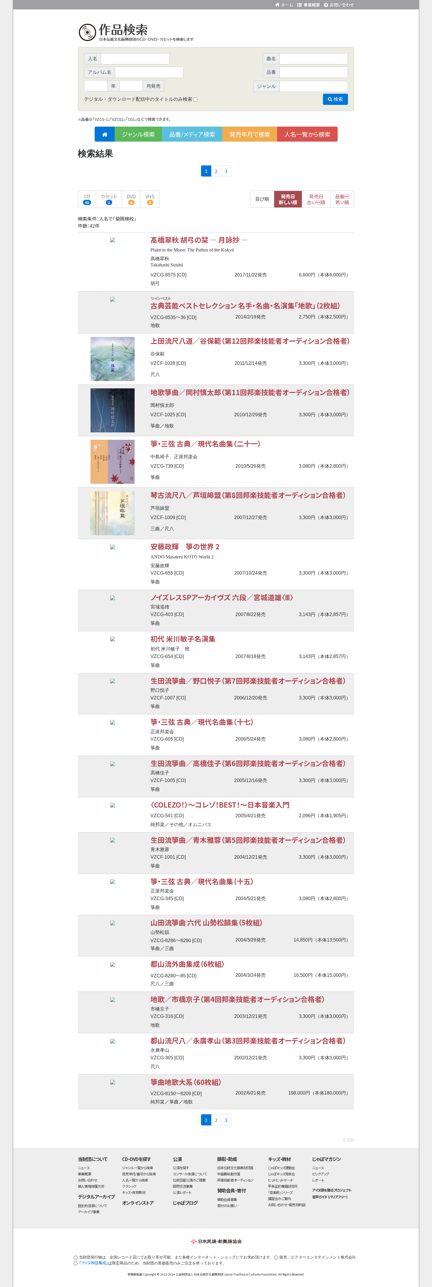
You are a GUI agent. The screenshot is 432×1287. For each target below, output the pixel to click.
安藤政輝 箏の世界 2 (185, 546)
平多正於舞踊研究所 (283, 1186)
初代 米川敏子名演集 (182, 638)
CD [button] (87, 199)
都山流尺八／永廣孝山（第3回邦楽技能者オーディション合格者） (248, 1040)
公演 (177, 1158)
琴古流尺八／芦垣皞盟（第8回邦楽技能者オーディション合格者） (248, 495)
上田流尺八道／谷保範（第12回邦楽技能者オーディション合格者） (250, 340)
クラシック (129, 1186)
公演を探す (181, 1167)
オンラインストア (138, 1202)
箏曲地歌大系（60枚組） (186, 1082)
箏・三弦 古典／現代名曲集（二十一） (205, 443)
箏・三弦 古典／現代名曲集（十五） (202, 881)
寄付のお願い (227, 1205)
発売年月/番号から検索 (138, 1173)
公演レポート (182, 1192)
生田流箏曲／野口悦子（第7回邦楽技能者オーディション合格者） (248, 680)
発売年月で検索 (250, 134)
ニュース (84, 1167)
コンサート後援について (189, 1173)
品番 (342, 199)
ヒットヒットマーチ (280, 1179)
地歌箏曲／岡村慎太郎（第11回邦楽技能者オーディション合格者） (250, 392)
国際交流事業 (182, 1186)
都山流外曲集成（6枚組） (187, 964)
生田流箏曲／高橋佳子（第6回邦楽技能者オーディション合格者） (248, 763)
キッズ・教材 (279, 1158)
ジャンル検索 (138, 134)
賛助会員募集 (227, 1199)
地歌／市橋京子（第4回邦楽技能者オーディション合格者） (237, 999)
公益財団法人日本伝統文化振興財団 (109, 4)
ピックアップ (320, 1173)
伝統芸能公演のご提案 (189, 1179)
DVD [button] (131, 199)
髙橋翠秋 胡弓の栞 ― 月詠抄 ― (199, 239)
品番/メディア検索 (192, 134)
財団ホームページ (285, 3)
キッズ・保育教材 (133, 1192)
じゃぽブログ (185, 1202)
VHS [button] (150, 199)
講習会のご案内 (279, 1198)
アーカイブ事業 (89, 1211)
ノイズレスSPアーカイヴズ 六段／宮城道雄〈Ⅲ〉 (222, 597)
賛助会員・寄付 (231, 1190)
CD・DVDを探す (136, 1158)
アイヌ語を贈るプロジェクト (331, 1189)
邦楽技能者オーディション (235, 1179)
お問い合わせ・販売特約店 (287, 1204)
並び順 (262, 199)
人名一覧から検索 (307, 134)
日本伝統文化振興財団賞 (235, 1167)
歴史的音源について (92, 1205)
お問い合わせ (338, 3)
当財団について (92, 1158)
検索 (337, 99)
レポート (318, 1179)
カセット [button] (109, 199)
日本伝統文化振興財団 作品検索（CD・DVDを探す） (216, 34)
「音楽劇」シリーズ (280, 1192)
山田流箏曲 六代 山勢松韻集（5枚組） (206, 922)
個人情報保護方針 (91, 1186)
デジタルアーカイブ (96, 1196)
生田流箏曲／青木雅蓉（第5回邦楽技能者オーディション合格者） (248, 840)
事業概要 (308, 3)
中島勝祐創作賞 (228, 1173)
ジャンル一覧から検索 (137, 1167)
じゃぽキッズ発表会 (281, 1173)
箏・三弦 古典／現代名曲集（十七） (202, 722)
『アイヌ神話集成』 (93, 1263)
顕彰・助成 (227, 1158)
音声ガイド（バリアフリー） (330, 1196)
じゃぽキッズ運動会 (281, 1167)
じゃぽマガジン (326, 1158)
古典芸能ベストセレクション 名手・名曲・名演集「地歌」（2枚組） (245, 305)
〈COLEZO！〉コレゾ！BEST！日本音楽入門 (219, 804)
